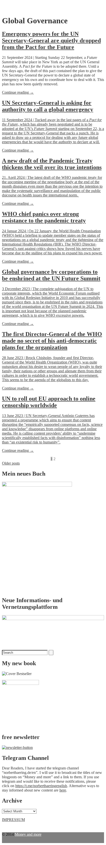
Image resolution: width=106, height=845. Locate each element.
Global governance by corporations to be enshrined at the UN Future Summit (51, 275)
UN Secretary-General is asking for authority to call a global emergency (47, 106)
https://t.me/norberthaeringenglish (41, 786)
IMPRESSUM (13, 820)
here (62, 790)
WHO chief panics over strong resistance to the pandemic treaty (44, 217)
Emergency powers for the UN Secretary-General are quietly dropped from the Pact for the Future (51, 40)
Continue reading (18, 92)
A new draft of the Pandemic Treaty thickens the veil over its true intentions (52, 163)
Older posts (11, 463)
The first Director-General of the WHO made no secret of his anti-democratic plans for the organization (52, 341)
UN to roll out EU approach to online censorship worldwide (48, 401)
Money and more (28, 834)
